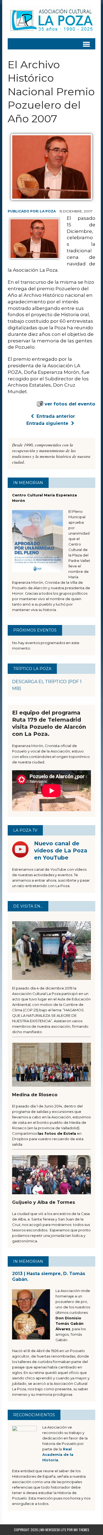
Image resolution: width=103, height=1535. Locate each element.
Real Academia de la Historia (57, 1454)
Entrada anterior (56, 416)
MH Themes (81, 1529)
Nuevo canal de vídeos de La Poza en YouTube (60, 850)
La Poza (48, 211)
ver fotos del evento (69, 404)
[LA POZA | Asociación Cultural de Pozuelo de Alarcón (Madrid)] (51, 19)
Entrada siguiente (47, 423)
